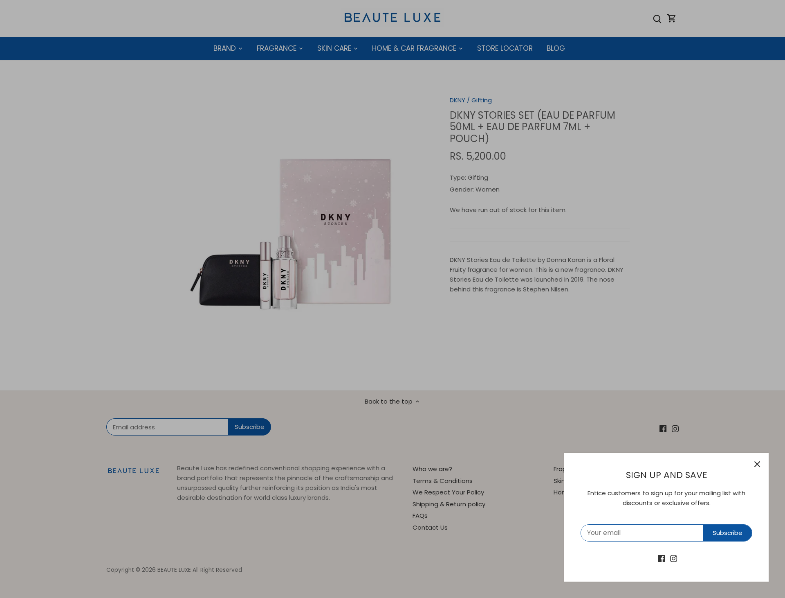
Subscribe (727, 532)
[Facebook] (661, 558)
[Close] (757, 464)
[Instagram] (673, 558)
